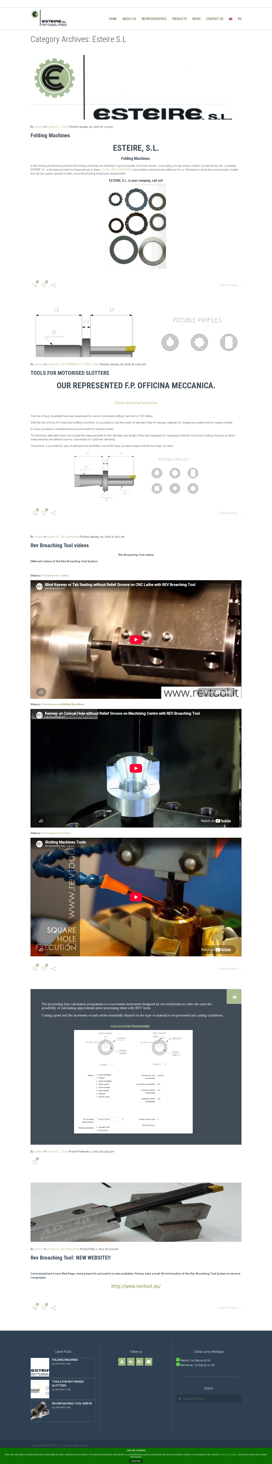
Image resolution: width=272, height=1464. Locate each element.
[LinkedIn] (131, 1362)
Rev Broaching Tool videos (60, 545)
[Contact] (148, 1362)
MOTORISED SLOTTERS (76, 364)
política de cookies (228, 1454)
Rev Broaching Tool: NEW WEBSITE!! (71, 1257)
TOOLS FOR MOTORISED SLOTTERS (70, 373)
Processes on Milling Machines (63, 704)
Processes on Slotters (56, 833)
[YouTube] (122, 1362)
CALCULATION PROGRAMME (130, 1026)
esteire (38, 126)
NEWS (196, 19)
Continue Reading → (229, 285)
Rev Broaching (70, 536)
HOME (113, 19)
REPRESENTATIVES (154, 19)
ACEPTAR (136, 1461)
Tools (64, 126)
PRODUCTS (179, 19)
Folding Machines (50, 135)
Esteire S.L (53, 126)
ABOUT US (129, 19)
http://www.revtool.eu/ (136, 1286)
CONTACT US (214, 19)
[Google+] (139, 1362)
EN (239, 19)
